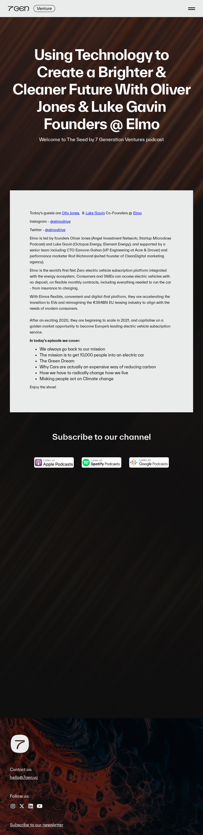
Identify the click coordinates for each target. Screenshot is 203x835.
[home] (31, 8)
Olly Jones (70, 213)
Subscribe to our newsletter (36, 824)
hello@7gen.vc (24, 777)
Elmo (137, 213)
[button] (190, 8)
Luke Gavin (95, 213)
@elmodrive (60, 221)
